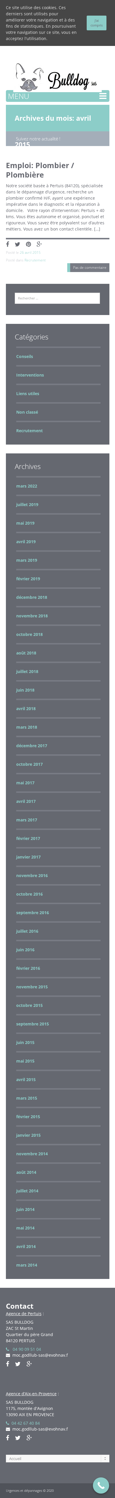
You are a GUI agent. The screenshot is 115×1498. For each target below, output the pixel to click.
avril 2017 (26, 801)
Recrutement (35, 260)
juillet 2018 (27, 671)
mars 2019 (26, 560)
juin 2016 (25, 949)
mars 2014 (26, 1265)
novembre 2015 (32, 987)
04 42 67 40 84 (24, 1423)
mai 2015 (25, 1061)
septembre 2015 (32, 1024)
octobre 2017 (29, 764)
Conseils (24, 356)
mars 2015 (26, 1098)
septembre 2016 (32, 912)
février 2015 (28, 1116)
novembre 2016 (32, 875)
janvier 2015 (28, 1135)
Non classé (27, 412)
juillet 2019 (27, 504)
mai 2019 (25, 523)
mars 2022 (26, 486)
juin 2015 (25, 1042)
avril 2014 (26, 1246)
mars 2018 (26, 727)
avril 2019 (26, 541)
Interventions (30, 375)
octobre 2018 (29, 634)
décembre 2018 (31, 597)
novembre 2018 (32, 616)
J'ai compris (97, 22)
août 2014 (26, 1172)
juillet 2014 (27, 1191)
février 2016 (28, 968)
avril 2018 (26, 708)
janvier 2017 (28, 857)
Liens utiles (27, 393)
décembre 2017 (31, 745)
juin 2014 (25, 1209)
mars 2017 (26, 820)
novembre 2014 (32, 1153)
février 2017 (28, 838)
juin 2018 (25, 690)
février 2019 (28, 578)
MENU (18, 96)
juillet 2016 (27, 931)
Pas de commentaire (89, 267)
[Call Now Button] (101, 1485)
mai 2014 (25, 1228)
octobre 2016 (29, 894)
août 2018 (26, 653)
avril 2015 (26, 1079)
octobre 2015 (29, 1005)
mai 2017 (25, 783)
